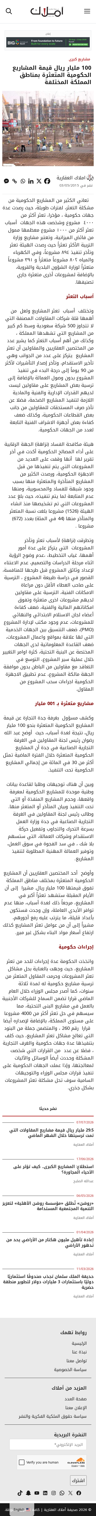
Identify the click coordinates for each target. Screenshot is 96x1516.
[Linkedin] (31, 181)
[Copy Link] (14, 181)
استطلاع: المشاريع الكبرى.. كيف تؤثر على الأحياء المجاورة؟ (53, 1169)
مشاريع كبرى (79, 59)
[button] (9, 11)
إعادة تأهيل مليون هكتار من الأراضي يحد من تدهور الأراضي (50, 1242)
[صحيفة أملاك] (47, 11)
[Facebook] (47, 181)
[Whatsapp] (23, 181)
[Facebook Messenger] (6, 181)
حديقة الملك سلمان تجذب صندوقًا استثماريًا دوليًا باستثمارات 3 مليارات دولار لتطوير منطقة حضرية (48, 1282)
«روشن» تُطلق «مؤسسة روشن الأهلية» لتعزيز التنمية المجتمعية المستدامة (48, 1206)
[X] (39, 181)
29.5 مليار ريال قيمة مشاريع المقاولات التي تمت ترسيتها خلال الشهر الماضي (51, 1132)
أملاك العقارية (83, 1145)
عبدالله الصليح (83, 1181)
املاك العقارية (71, 177)
